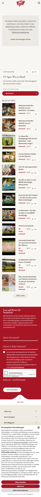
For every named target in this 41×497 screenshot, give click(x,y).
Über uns (7, 411)
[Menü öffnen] (3, 3)
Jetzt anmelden (12, 390)
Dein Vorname (11, 337)
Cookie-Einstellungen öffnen (20, 39)
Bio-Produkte (9, 417)
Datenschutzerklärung (20, 32)
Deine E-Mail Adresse (14, 346)
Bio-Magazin (9, 423)
